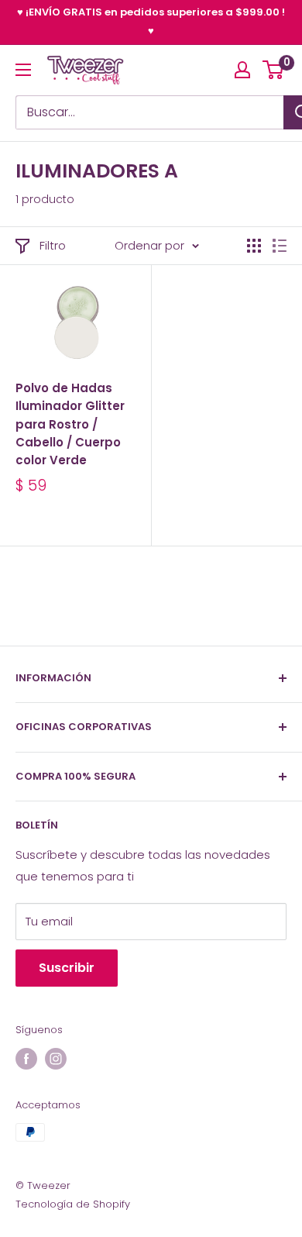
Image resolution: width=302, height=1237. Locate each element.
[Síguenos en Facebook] (26, 1059)
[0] (273, 69)
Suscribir (66, 968)
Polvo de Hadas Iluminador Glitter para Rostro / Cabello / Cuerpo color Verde (70, 424)
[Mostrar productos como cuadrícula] (254, 246)
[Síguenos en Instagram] (56, 1059)
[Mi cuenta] (242, 69)
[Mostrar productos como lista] (280, 246)
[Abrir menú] (23, 70)
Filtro (52, 245)
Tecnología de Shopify (72, 1204)
